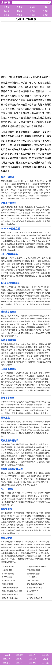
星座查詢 (19, 659)
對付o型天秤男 (32, 591)
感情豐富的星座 (8, 312)
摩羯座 (19, 15)
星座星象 (45, 655)
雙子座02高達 (7, 577)
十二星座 (6, 655)
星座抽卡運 (6, 538)
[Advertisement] (26, 48)
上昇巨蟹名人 (32, 577)
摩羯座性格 (31, 594)
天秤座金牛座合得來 (34, 598)
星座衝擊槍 (6, 509)
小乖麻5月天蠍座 (8, 574)
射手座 (6, 15)
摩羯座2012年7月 (8, 581)
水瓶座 (32, 15)
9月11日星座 (7, 489)
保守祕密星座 (7, 398)
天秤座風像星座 (8, 369)
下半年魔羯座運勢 (34, 570)
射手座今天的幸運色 (34, 588)
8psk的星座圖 (7, 570)
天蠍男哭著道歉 (7, 584)
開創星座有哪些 (33, 581)
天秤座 (32, 11)
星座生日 (6, 663)
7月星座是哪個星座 (10, 283)
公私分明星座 (7, 177)
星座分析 (32, 655)
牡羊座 (6, 7)
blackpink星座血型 (10, 228)
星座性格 (32, 663)
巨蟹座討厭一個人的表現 (36, 567)
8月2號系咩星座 (8, 567)
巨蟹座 (45, 7)
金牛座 (19, 7)
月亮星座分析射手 (9, 440)
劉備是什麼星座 (8, 203)
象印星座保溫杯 (8, 340)
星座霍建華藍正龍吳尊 (12, 469)
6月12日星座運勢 (9, 254)
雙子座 (32, 7)
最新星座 (5, 418)
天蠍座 (45, 11)
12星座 (45, 659)
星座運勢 (6, 659)
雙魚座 (45, 15)
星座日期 (32, 659)
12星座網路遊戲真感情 (35, 584)
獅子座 (6, 11)
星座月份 (19, 663)
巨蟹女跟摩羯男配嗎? (10, 588)
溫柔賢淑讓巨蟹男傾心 (10, 594)
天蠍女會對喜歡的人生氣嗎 (12, 591)
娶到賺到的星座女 (34, 574)
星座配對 (19, 655)
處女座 (19, 11)
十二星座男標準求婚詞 (10, 598)
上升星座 (45, 663)
